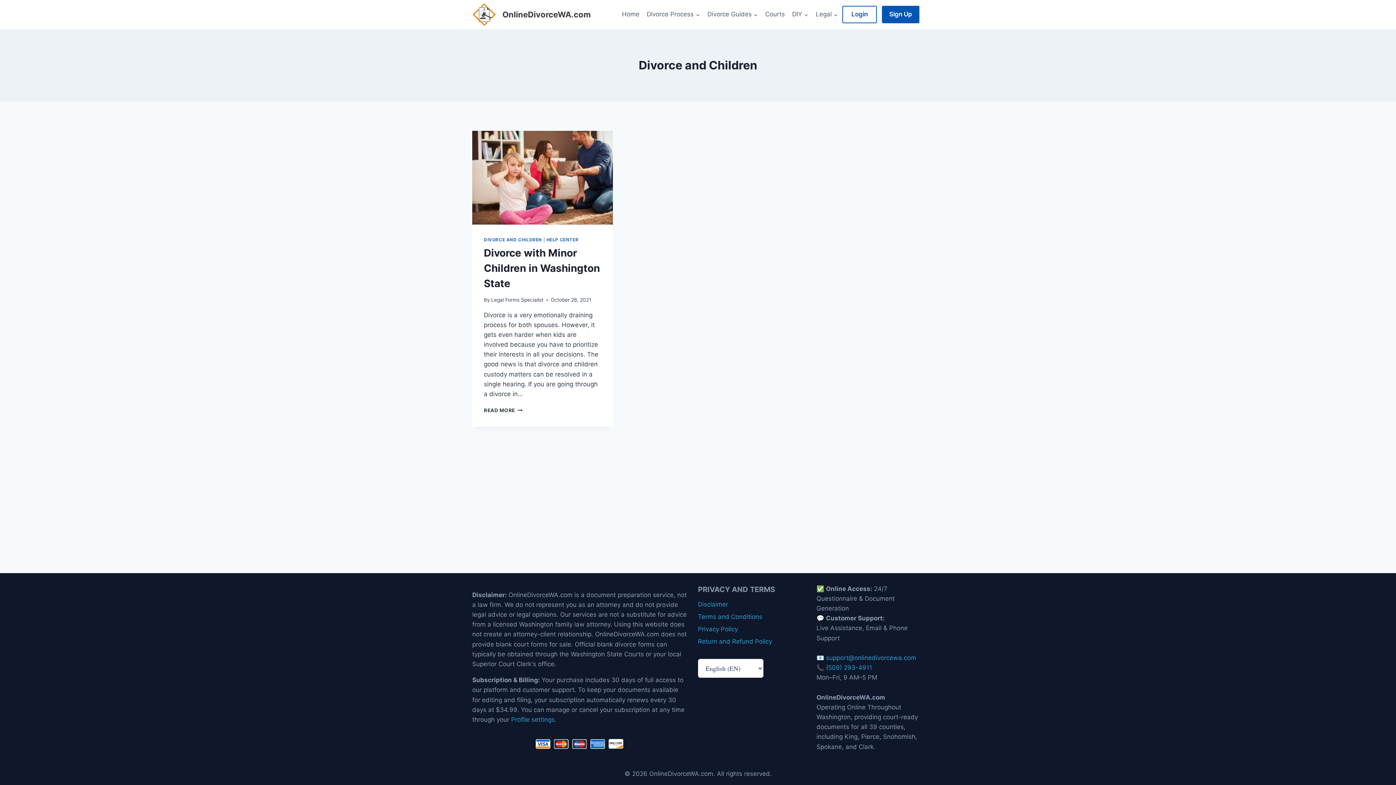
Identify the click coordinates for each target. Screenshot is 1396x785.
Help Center (562, 239)
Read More (503, 410)
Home (630, 14)
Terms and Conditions (730, 616)
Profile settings (533, 719)
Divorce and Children (513, 239)
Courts (775, 14)
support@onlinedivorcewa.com (871, 657)
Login (859, 14)
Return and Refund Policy (735, 641)
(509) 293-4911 (849, 667)
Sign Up (900, 14)
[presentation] (542, 178)
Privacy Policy (718, 629)
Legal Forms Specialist (517, 300)
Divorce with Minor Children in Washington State (542, 268)
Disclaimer (713, 604)
